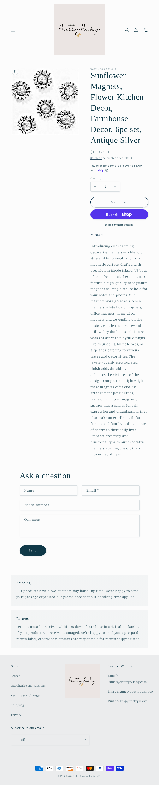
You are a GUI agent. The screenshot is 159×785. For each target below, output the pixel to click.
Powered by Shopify (90, 776)
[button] (13, 29)
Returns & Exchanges (26, 695)
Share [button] (99, 235)
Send (33, 550)
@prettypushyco (140, 691)
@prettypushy (135, 701)
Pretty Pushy (72, 776)
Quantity (96, 178)
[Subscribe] (84, 740)
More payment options (119, 224)
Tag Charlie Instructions (28, 685)
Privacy (16, 714)
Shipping (96, 157)
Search (16, 676)
